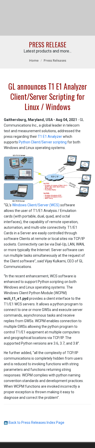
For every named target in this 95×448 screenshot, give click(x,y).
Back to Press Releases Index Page (36, 422)
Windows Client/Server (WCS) (36, 205)
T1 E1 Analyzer (50, 136)
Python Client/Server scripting (43, 142)
